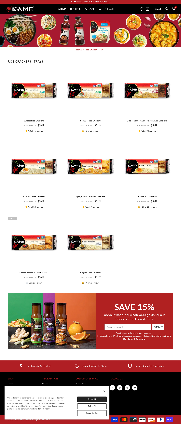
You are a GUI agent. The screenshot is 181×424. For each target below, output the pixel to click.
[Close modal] (167, 9)
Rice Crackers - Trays (94, 49)
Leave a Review (35, 283)
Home (79, 49)
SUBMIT (158, 327)
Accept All (92, 399)
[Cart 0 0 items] (173, 9)
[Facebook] (141, 8)
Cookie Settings (92, 413)
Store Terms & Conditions (134, 339)
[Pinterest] (127, 387)
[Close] (104, 391)
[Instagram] (147, 8)
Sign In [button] (158, 9)
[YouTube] (134, 387)
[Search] (167, 9)
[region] (57, 402)
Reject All (92, 406)
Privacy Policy (43, 409)
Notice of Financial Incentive (156, 336)
